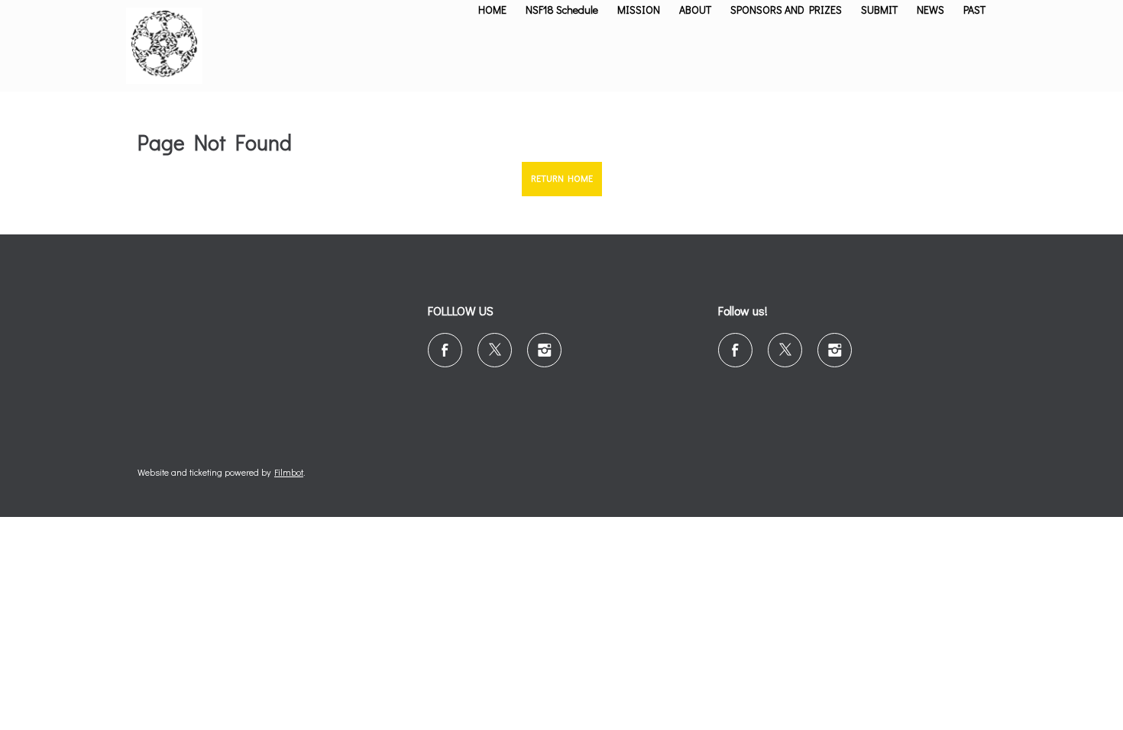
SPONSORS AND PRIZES (786, 9)
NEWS (930, 9)
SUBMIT (879, 9)
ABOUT (695, 9)
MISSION (638, 9)
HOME (492, 9)
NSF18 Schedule (562, 9)
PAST (974, 9)
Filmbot (288, 472)
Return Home (562, 178)
